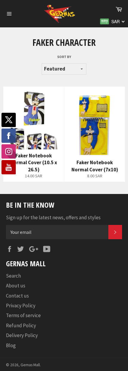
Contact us (17, 295)
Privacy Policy (20, 305)
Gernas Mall (30, 364)
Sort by (64, 56)
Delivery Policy (22, 335)
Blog (11, 345)
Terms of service (23, 315)
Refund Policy (21, 325)
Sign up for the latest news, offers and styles (53, 217)
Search (13, 276)
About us (15, 285)
